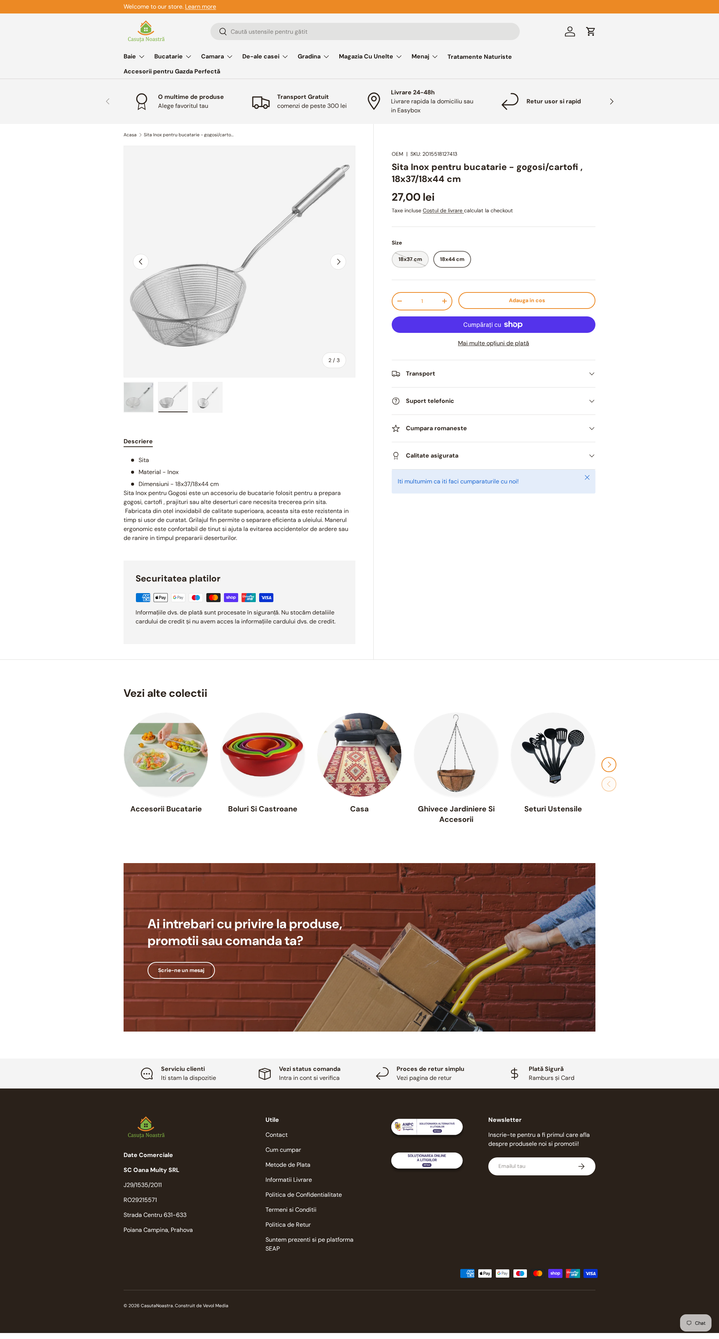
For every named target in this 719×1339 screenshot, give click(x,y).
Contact (277, 1135)
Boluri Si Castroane (262, 808)
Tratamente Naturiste (480, 57)
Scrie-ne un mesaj (181, 970)
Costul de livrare (443, 210)
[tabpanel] (239, 499)
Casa (359, 808)
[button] (591, 31)
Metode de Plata (288, 1165)
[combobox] (365, 31)
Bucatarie (168, 56)
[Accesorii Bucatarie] (166, 755)
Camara (212, 56)
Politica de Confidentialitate (304, 1195)
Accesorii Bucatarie (166, 808)
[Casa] (359, 755)
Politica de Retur (288, 1225)
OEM (397, 154)
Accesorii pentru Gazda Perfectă (172, 71)
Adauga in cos (527, 300)
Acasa (130, 135)
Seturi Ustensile (553, 808)
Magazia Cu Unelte (366, 56)
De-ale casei (260, 56)
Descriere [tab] (138, 441)
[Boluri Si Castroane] (262, 755)
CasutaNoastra (157, 1306)
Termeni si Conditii (291, 1210)
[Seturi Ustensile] (553, 755)
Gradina (309, 56)
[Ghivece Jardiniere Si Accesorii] (456, 755)
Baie (130, 56)
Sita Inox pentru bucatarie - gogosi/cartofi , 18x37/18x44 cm (189, 135)
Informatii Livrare (289, 1180)
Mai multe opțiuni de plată (493, 343)
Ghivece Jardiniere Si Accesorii (456, 814)
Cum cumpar (283, 1150)
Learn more (200, 6)
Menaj (420, 56)
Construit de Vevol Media (201, 1306)
